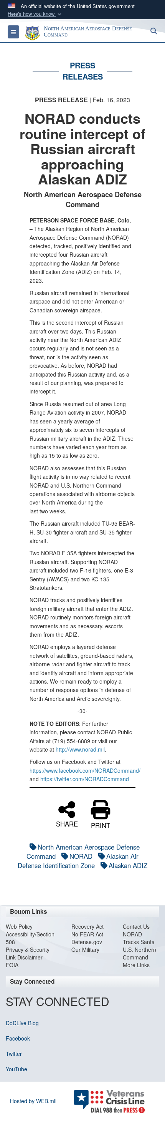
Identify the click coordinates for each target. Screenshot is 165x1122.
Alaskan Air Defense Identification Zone (78, 860)
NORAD (80, 856)
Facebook (18, 1038)
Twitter (14, 1053)
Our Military (85, 949)
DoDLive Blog (22, 1023)
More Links (136, 965)
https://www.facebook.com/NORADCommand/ (85, 770)
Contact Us (136, 926)
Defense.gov (86, 942)
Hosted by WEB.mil (33, 1101)
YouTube (16, 1069)
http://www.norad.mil (80, 749)
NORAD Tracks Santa (139, 938)
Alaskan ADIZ (128, 865)
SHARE (67, 823)
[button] (35, 14)
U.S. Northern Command (139, 953)
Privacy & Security (28, 949)
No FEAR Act (87, 934)
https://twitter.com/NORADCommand (84, 779)
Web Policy (19, 926)
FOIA (12, 965)
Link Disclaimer (24, 957)
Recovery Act (87, 926)
